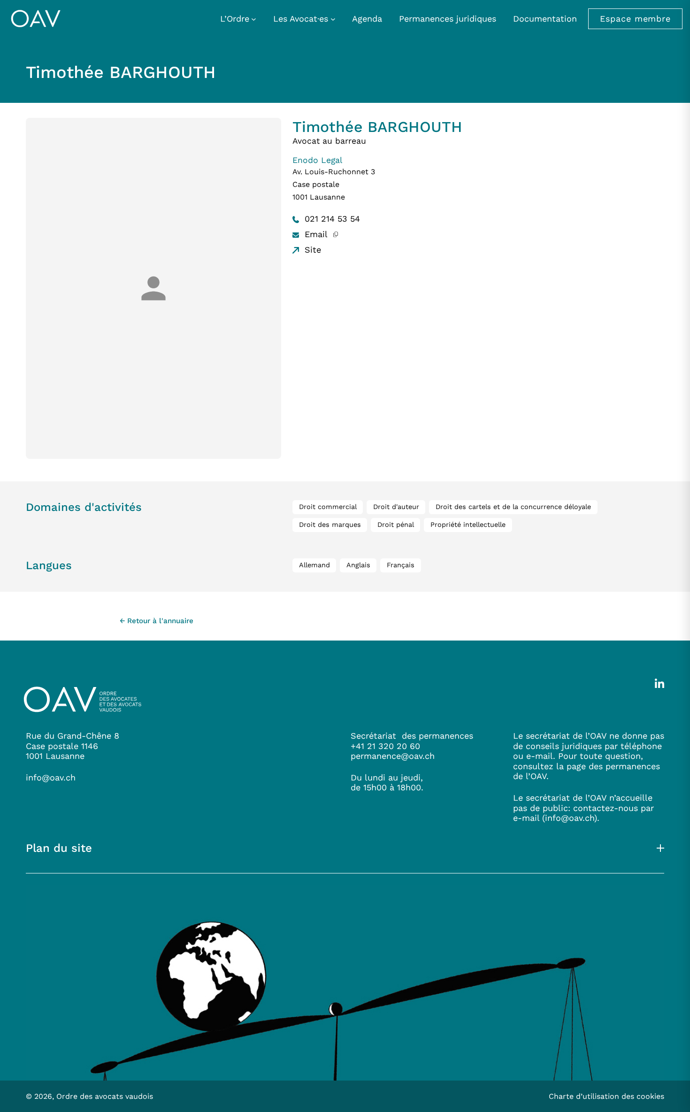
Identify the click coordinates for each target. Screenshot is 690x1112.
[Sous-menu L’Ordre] (253, 18)
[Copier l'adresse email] (335, 234)
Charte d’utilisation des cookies (606, 1096)
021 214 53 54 (331, 219)
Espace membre (635, 18)
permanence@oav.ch (393, 756)
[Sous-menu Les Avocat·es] (333, 18)
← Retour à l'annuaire (156, 621)
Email (315, 234)
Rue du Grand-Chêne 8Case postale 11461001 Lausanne (72, 746)
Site (311, 250)
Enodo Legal (317, 160)
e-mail (526, 818)
